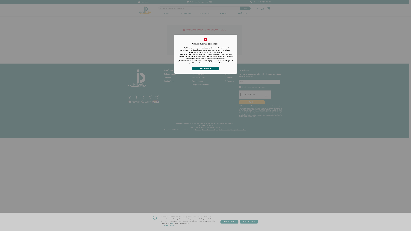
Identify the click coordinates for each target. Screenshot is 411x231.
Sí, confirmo (205, 68)
